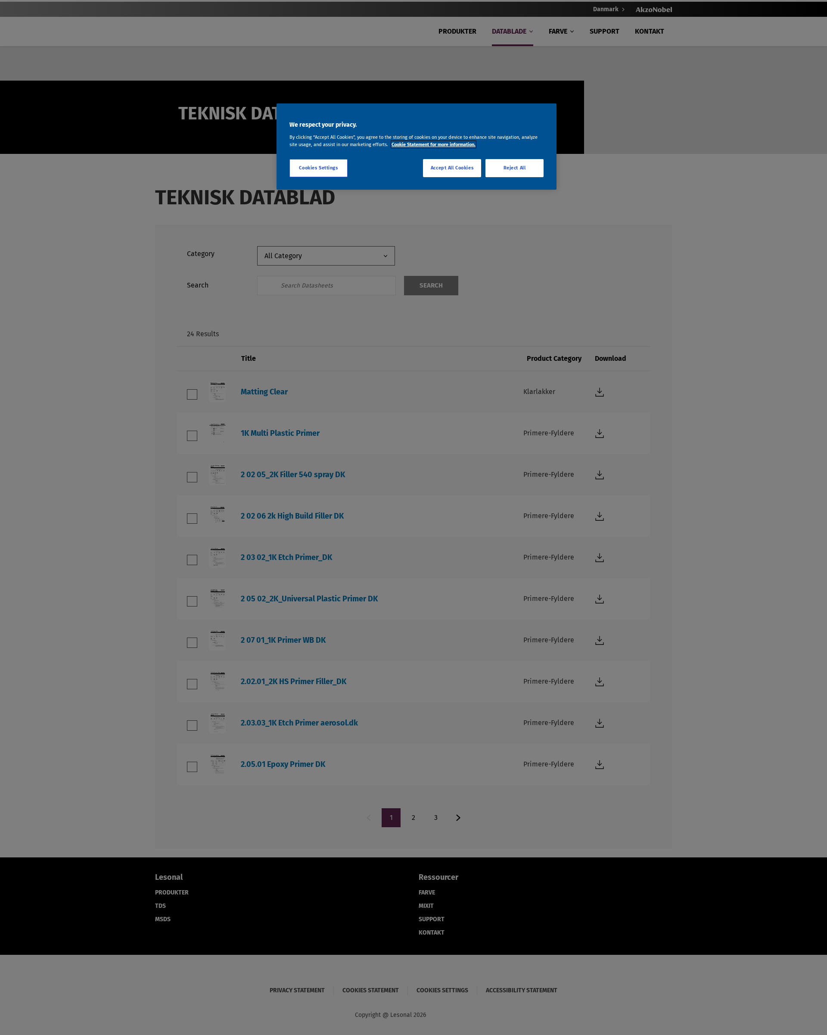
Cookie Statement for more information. (434, 144)
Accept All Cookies (452, 168)
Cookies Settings (318, 168)
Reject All (515, 168)
